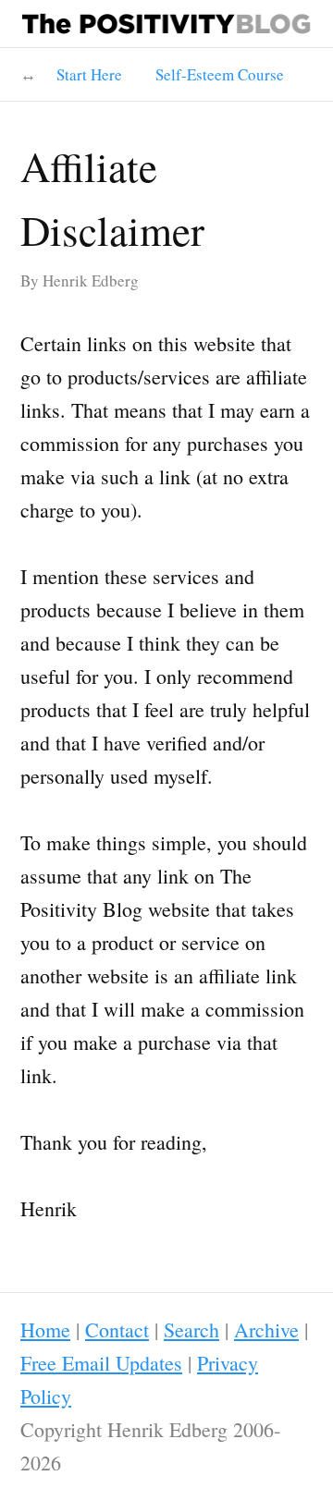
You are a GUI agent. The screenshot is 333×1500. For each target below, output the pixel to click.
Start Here (89, 74)
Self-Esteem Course (219, 74)
